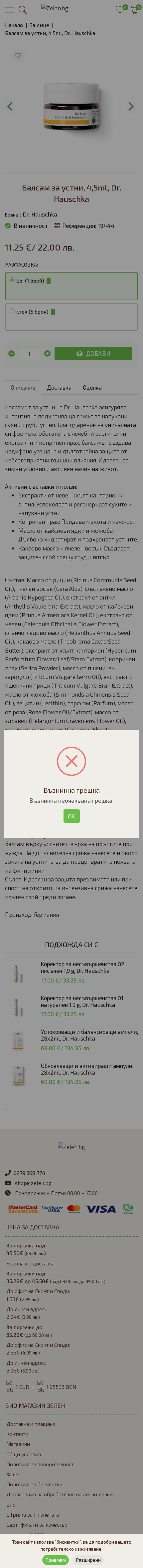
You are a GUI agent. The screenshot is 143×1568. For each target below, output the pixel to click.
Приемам (55, 1560)
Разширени (88, 1560)
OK (71, 816)
